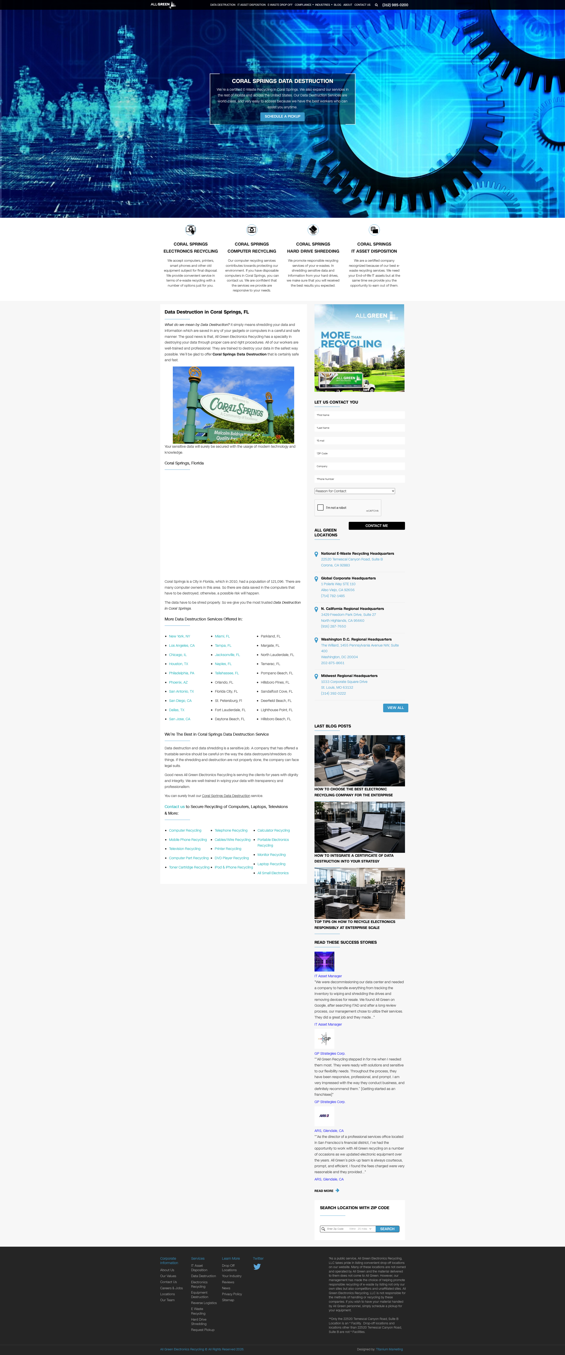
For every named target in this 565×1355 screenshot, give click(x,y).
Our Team (167, 1300)
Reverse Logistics (204, 1302)
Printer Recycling (228, 848)
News (226, 1288)
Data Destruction (222, 5)
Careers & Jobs (171, 1288)
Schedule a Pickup (282, 116)
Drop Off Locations (229, 1267)
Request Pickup (203, 1329)
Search (387, 1228)
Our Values (168, 1276)
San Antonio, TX (181, 691)
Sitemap (228, 1300)
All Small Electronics (273, 873)
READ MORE (324, 1191)
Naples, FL (223, 663)
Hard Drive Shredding (199, 1321)
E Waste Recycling (198, 1311)
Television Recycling (184, 848)
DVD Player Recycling (232, 858)
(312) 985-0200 (395, 5)
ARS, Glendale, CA (329, 1130)
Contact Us (362, 5)
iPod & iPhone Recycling (234, 867)
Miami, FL (222, 636)
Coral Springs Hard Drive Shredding (313, 247)
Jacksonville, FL (227, 654)
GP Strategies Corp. (330, 1053)
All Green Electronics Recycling (182, 1349)
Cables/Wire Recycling (232, 839)
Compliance (303, 5)
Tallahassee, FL (227, 673)
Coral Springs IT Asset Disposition (374, 247)
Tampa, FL (223, 645)
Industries (322, 5)
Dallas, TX (176, 709)
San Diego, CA (180, 700)
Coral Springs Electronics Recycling (191, 247)
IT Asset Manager (328, 976)
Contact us (175, 807)
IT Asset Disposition (251, 5)
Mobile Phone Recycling (188, 839)
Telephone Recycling (231, 830)
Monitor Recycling (272, 854)
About (347, 5)
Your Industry (231, 1276)
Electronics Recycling (199, 1284)
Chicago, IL (178, 654)
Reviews (228, 1282)
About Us (167, 1270)
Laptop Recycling (271, 863)
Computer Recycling (185, 830)
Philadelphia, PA (181, 673)
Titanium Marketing (389, 1349)
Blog (337, 5)
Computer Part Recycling (189, 858)
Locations (167, 1294)
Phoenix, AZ (178, 682)
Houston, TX (178, 663)
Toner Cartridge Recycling (189, 867)
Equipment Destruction (199, 1294)
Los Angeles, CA (182, 645)
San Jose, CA (179, 719)
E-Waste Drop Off (280, 5)
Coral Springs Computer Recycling (252, 247)
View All (396, 707)
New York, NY (179, 636)
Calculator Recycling (274, 830)
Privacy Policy (232, 1294)
